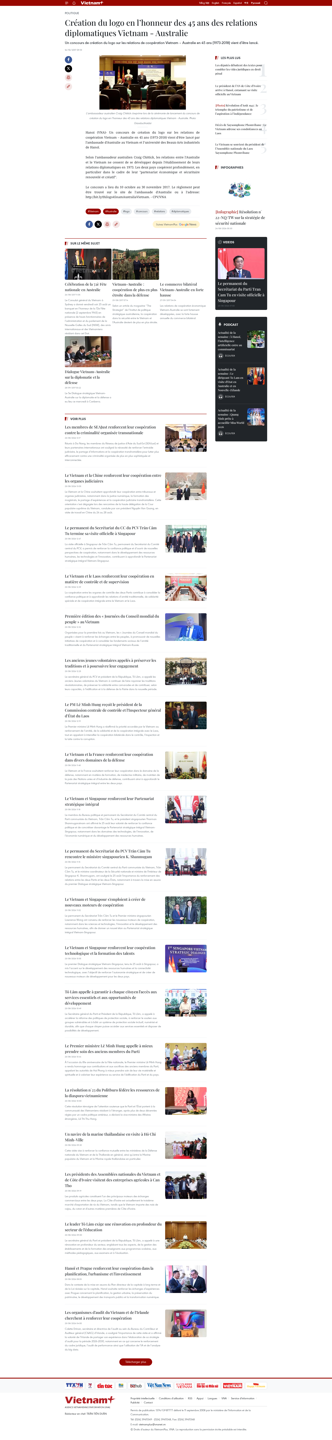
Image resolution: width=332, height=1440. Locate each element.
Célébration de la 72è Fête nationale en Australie (86, 287)
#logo (126, 211)
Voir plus (78, 419)
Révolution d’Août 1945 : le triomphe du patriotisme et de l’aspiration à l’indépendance (236, 109)
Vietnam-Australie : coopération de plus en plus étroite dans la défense (134, 289)
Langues (212, 1398)
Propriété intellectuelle (143, 1398)
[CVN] (184, 1385)
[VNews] (90, 1385)
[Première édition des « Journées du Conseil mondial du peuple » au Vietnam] (186, 627)
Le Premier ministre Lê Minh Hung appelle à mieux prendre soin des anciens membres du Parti (109, 1048)
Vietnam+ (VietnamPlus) (92, 3)
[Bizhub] (136, 1385)
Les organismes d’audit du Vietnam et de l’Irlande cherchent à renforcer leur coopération (107, 1315)
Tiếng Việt (204, 2)
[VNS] (159, 1385)
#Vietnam (93, 211)
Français (226, 2)
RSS (190, 1398)
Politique (72, 13)
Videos (228, 242)
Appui (200, 1398)
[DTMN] (207, 1385)
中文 (246, 3)
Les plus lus (231, 58)
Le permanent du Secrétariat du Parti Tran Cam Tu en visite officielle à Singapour (241, 292)
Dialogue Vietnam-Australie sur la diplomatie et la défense (87, 377)
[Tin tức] (104, 1385)
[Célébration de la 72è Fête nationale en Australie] (88, 264)
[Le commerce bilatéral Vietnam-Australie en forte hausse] (183, 264)
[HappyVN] (256, 1385)
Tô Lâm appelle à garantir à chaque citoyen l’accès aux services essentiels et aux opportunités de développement (111, 997)
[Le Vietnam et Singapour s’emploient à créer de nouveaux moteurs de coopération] (186, 910)
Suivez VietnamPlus (166, 224)
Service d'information (242, 1398)
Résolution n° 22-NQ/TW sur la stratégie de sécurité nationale (240, 217)
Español (237, 2)
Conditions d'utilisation (171, 1398)
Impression (68, 77)
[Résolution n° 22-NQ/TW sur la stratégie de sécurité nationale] (241, 190)
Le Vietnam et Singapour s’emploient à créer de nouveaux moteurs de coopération (105, 902)
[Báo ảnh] (232, 1385)
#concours (141, 211)
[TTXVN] (74, 1385)
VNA (224, 1398)
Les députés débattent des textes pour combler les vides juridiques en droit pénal (238, 69)
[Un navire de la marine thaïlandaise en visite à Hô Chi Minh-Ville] (186, 1145)
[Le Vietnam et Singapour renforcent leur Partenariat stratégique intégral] (186, 809)
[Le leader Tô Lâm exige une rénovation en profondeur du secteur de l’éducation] (186, 1235)
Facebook (68, 59)
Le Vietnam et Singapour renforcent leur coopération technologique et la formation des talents (110, 950)
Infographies (232, 167)
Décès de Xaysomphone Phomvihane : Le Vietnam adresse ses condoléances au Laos (240, 129)
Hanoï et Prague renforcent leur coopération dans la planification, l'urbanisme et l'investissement (109, 1271)
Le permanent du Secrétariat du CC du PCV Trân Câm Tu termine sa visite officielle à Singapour (111, 530)
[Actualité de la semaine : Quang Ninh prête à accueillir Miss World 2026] (256, 417)
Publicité (135, 1402)
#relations (159, 211)
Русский (255, 3)
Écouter (230, 355)
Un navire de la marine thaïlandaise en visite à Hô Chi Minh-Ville (110, 1136)
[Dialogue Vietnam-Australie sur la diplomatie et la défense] (88, 351)
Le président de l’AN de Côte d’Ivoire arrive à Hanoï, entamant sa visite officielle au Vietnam (238, 90)
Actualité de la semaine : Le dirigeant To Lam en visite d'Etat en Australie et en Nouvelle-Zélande (230, 380)
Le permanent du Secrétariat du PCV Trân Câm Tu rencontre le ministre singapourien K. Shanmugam (108, 853)
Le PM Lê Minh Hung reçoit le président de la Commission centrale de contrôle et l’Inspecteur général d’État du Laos (113, 710)
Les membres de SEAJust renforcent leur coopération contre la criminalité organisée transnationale (110, 429)
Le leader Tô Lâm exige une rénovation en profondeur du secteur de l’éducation (113, 1226)
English (215, 2)
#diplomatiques (180, 211)
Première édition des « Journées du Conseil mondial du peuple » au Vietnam (112, 618)
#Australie (111, 211)
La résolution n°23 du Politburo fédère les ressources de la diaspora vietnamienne (112, 1092)
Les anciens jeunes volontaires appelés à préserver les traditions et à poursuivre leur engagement (110, 663)
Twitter (68, 68)
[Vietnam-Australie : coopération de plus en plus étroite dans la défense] (135, 264)
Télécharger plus (135, 1362)
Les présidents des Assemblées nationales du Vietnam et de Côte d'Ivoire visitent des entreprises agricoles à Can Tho (112, 1179)
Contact (148, 1402)
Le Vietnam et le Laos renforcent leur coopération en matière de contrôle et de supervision (109, 578)
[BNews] (121, 1385)
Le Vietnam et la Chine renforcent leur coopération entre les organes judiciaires (113, 478)
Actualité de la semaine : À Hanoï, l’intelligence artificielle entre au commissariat (230, 341)
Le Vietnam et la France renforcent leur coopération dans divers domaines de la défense (109, 757)
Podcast (231, 325)
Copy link (68, 86)
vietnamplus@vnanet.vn (152, 1424)
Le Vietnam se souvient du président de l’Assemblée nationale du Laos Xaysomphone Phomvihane (239, 148)
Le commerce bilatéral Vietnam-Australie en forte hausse (182, 289)
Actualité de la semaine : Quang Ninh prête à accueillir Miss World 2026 (231, 418)
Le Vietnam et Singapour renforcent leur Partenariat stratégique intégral (109, 801)
